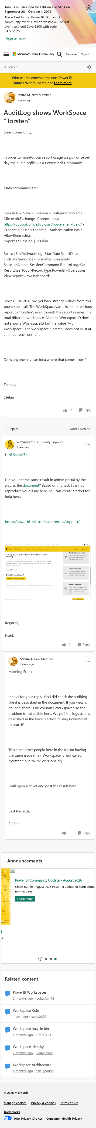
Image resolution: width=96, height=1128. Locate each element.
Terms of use (69, 1103)
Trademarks (12, 1112)
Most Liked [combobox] (80, 428)
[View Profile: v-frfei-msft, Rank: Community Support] (9, 444)
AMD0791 (43, 1034)
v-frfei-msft (25, 442)
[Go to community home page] (33, 54)
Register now (15, 38)
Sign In (85, 54)
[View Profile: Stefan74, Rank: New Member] (9, 97)
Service (12, 67)
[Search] (59, 54)
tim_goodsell (45, 1070)
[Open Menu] (89, 67)
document (31, 485)
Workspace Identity (28, 1046)
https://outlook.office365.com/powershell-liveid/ (43, 224)
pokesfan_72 (45, 998)
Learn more (63, 82)
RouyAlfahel (44, 1053)
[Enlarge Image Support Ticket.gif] (48, 572)
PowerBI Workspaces (30, 992)
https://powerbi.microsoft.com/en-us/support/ (42, 521)
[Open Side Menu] (6, 54)
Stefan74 (24, 95)
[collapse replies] (48, 438)
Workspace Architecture (32, 1064)
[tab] (46, 958)
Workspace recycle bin (31, 1028)
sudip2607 (39, 1016)
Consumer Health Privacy (64, 1118)
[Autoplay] (40, 958)
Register (71, 54)
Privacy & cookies (43, 1103)
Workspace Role (26, 1010)
